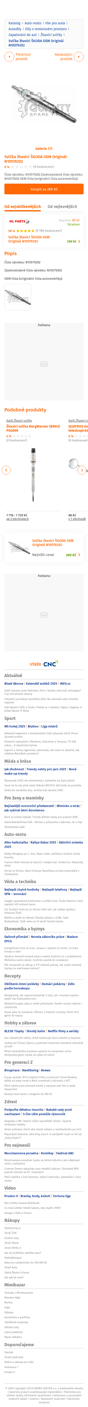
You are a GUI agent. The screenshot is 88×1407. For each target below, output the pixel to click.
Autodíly (15, 29)
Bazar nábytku (13, 1337)
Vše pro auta (55, 23)
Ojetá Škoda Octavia (16, 1272)
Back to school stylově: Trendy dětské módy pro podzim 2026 (41, 817)
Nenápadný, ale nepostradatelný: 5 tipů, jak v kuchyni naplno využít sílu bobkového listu (41, 997)
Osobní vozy (11, 1238)
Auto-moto (33, 23)
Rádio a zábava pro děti (18, 1362)
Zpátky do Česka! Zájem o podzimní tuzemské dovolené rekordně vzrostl (43, 1044)
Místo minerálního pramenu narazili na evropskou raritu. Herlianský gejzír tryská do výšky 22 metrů (38, 1053)
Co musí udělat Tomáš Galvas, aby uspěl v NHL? (32, 1208)
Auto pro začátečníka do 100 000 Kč (25, 1262)
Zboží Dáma (11, 1243)
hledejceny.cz (12, 1228)
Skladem (73, 225)
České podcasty (13, 1357)
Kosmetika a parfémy (17, 1317)
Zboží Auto (10, 1267)
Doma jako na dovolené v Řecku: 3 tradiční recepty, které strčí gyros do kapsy (41, 1013)
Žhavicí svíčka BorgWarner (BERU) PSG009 (33, 428)
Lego (7, 1307)
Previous (6, 470)
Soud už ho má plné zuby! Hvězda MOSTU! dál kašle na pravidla (42, 785)
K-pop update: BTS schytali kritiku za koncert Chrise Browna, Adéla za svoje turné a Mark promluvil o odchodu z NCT (40, 1079)
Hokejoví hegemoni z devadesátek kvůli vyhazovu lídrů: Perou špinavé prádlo (41, 735)
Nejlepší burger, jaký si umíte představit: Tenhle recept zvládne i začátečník (43, 1005)
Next (82, 470)
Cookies (34, 1399)
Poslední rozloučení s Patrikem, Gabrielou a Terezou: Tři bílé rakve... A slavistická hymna (40, 743)
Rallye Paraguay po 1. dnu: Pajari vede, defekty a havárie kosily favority (42, 855)
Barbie (8, 1302)
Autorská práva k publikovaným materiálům (35, 1392)
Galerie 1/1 (44, 148)
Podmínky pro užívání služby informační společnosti (44, 1393)
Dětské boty (11, 1327)
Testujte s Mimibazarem (18, 1293)
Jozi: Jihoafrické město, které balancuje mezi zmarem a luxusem (42, 1038)
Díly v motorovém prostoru (46, 29)
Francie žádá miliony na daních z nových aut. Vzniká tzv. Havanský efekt (43, 864)
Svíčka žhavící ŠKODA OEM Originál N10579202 (35, 158)
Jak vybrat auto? (14, 1277)
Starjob (8, 1352)
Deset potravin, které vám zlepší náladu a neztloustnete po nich (42, 1129)
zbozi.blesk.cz (12, 1248)
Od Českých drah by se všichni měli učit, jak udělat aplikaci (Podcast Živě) (40, 911)
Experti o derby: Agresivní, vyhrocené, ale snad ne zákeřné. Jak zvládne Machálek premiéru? (41, 751)
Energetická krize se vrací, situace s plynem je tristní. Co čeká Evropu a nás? (41, 949)
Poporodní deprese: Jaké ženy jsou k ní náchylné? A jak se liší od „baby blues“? (43, 1135)
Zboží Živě (10, 1233)
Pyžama (8, 1312)
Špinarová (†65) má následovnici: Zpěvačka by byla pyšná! (39, 780)
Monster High (12, 1297)
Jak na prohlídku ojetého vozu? (22, 1253)
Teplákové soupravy (16, 1322)
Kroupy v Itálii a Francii (18, 1213)
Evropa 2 (9, 1372)
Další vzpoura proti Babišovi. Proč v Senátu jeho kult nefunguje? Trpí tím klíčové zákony (42, 692)
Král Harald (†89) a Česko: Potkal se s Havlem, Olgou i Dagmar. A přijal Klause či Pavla (43, 709)
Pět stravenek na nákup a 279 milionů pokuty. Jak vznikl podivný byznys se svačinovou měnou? (42, 966)
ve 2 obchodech (17, 519)
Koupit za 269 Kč (44, 189)
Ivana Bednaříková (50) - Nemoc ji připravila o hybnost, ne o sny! (43, 822)
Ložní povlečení (13, 1332)
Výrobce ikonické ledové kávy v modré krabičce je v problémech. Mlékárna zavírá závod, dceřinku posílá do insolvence (43, 958)
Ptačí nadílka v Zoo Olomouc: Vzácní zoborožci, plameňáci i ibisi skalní (42, 1178)
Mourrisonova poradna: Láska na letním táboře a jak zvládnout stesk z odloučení (42, 1161)
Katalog (14, 23)
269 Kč (71, 241)
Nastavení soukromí (53, 1399)
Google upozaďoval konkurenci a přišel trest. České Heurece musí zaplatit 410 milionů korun (43, 902)
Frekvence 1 (11, 1367)
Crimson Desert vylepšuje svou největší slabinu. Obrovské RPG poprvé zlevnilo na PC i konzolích (41, 1170)
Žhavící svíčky (51, 35)
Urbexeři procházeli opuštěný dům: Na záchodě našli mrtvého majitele (41, 700)
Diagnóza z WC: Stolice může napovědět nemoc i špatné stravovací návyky (37, 1122)
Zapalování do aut (23, 35)
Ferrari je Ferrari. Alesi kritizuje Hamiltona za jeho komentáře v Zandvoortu (41, 872)
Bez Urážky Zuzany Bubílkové (21, 1203)
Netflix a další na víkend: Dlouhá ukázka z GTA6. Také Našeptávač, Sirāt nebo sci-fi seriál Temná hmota (36, 919)
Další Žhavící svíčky (19, 421)
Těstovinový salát (14, 827)
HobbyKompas (13, 1258)
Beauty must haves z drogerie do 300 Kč (28, 1094)
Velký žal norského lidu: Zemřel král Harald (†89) (33, 790)
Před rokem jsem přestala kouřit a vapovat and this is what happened (40, 1087)
